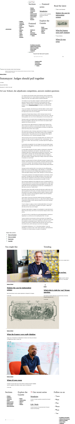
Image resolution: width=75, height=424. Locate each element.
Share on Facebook (12, 234)
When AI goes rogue (14, 380)
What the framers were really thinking (21, 334)
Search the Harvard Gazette (41, 53)
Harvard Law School (33, 105)
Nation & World (3, 74)
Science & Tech (47, 253)
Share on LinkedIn (12, 236)
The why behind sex (51, 257)
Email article (10, 239)
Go (63, 56)
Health (45, 268)
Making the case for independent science (63, 15)
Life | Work (34, 404)
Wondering (43, 11)
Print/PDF (10, 241)
